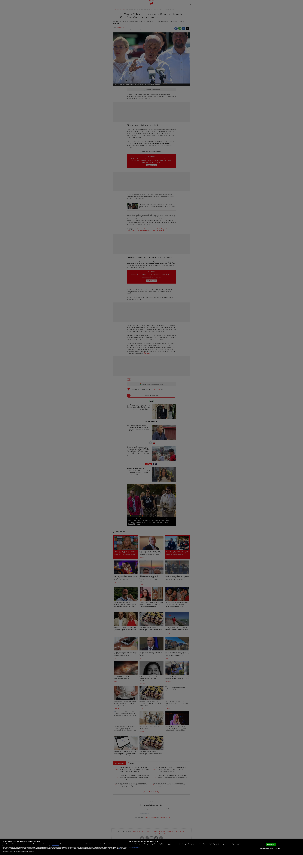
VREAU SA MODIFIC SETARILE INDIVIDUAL (270, 848)
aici (120, 848)
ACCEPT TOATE (270, 844)
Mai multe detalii (55, 845)
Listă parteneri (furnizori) (134, 847)
